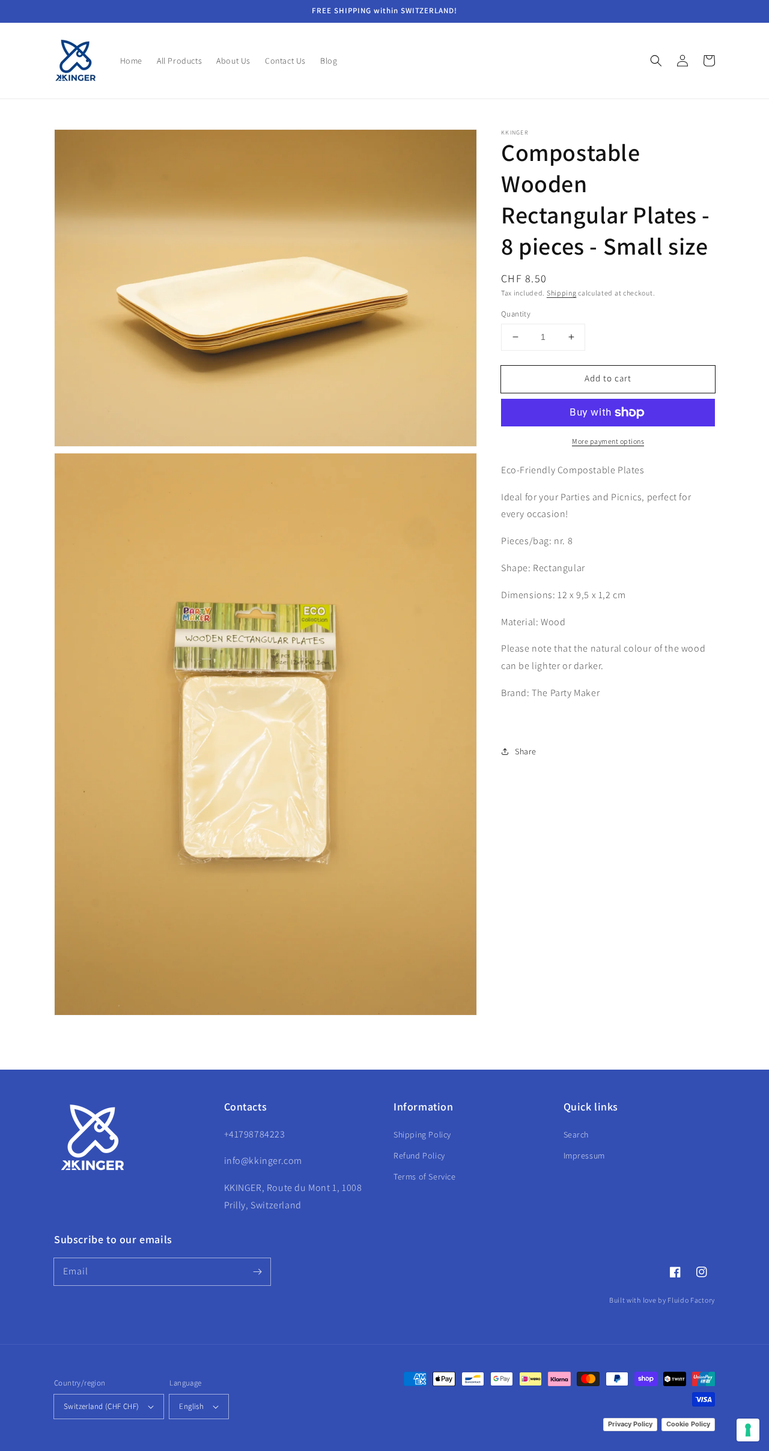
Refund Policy (419, 1155)
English (191, 1406)
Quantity (515, 314)
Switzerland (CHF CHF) (101, 1406)
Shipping (562, 292)
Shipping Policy (422, 1134)
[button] (656, 60)
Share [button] (525, 751)
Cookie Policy (688, 1424)
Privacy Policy (630, 1424)
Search (576, 1134)
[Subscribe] (257, 1271)
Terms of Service (425, 1176)
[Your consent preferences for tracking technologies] (748, 1430)
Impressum (584, 1155)
